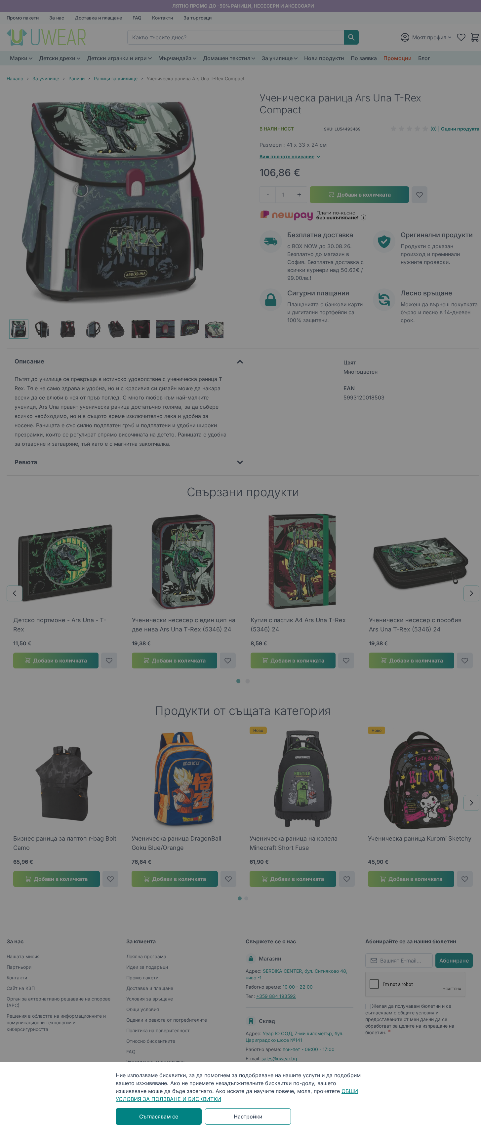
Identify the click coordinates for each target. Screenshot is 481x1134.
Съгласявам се (158, 1116)
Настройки (248, 1116)
